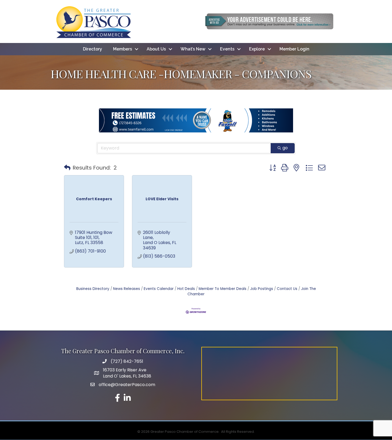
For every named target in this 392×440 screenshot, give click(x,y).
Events (227, 49)
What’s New (193, 49)
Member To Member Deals (222, 288)
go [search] (285, 148)
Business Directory (92, 288)
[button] (67, 167)
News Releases (126, 288)
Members (122, 49)
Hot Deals (186, 288)
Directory (92, 49)
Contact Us (287, 288)
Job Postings (261, 288)
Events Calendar (159, 288)
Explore (257, 49)
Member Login (294, 49)
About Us (156, 49)
